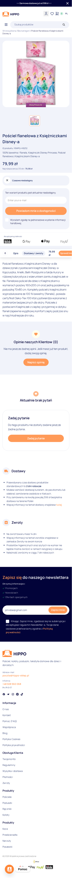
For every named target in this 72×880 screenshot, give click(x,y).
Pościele (7, 796)
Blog (5, 733)
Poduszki (7, 802)
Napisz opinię (36, 362)
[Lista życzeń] (52, 13)
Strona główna (9, 30)
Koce (5, 828)
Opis (15, 253)
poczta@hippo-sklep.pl (16, 675)
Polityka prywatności (14, 745)
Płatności (8, 777)
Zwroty (6, 782)
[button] (34, 120)
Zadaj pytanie (36, 438)
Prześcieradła (10, 834)
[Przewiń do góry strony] (5, 253)
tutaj (59, 504)
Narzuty (7, 840)
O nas (6, 709)
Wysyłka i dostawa (13, 771)
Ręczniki (7, 808)
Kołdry (6, 814)
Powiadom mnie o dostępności (36, 211)
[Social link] (4, 694)
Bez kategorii (24, 30)
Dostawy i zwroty (33, 253)
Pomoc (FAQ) (10, 721)
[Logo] (11, 14)
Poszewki (8, 846)
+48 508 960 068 (12, 683)
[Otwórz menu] (6, 24)
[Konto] (46, 13)
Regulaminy (9, 765)
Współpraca (9, 727)
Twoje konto (9, 759)
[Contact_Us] (9, 869)
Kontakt (7, 715)
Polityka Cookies (11, 739)
